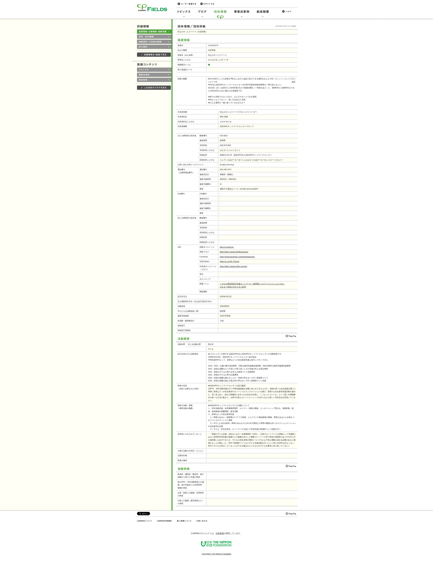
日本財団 (220, 533)
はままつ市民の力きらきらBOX (233, 287)
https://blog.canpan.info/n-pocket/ (233, 266)
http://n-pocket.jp (227, 247)
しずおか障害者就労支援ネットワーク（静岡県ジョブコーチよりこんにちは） (252, 284)
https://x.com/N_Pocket (229, 261)
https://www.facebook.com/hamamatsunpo (237, 257)
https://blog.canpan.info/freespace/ (234, 252)
